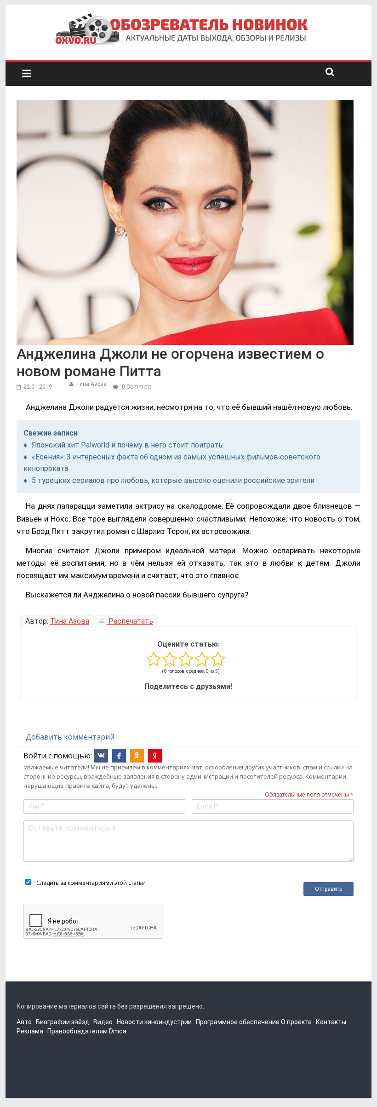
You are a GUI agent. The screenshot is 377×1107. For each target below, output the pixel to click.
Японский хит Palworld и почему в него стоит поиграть (127, 445)
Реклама (30, 1031)
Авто (24, 1022)
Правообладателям (77, 1031)
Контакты (331, 1022)
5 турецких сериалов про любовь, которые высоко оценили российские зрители (173, 480)
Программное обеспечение (238, 1022)
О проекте (296, 1022)
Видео (103, 1022)
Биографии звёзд (62, 1022)
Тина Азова (91, 384)
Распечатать (130, 621)
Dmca (117, 1031)
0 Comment (135, 387)
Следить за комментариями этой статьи (91, 883)
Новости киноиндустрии (154, 1022)
